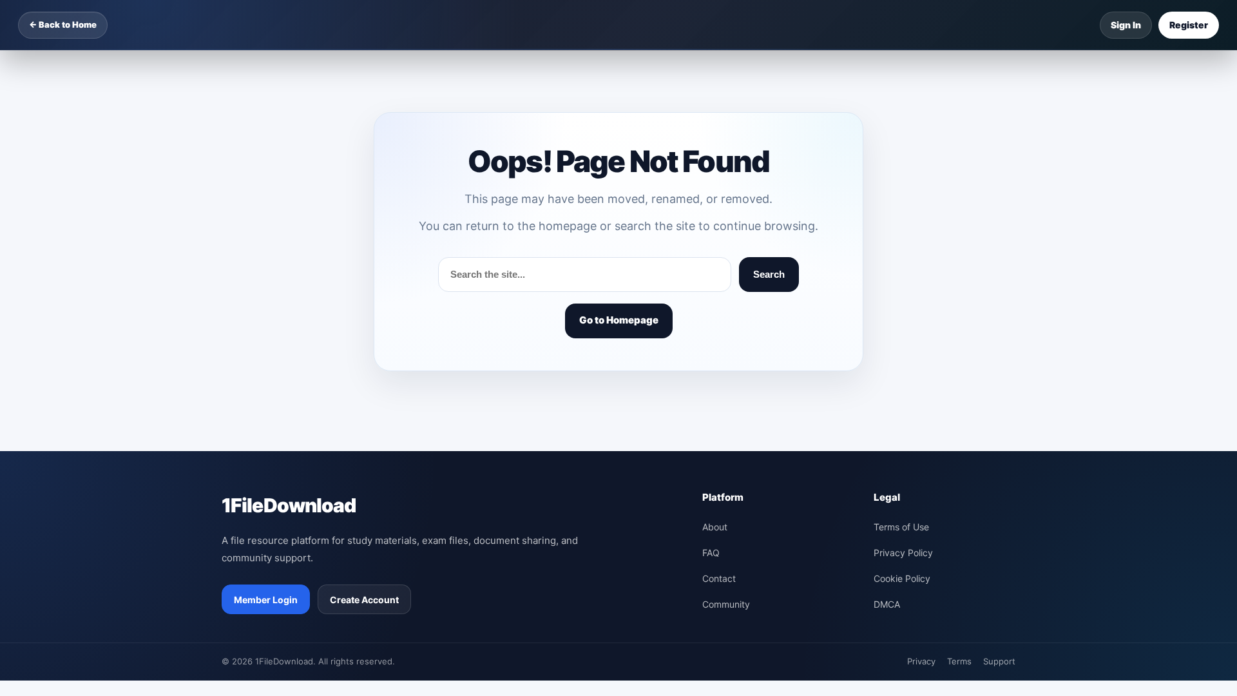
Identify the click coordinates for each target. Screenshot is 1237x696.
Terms (959, 661)
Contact (719, 578)
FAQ (711, 552)
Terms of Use (901, 526)
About (714, 526)
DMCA (887, 604)
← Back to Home (63, 24)
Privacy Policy (903, 552)
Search (769, 274)
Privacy (921, 661)
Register (1188, 24)
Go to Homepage (618, 320)
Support (999, 661)
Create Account (364, 599)
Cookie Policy (902, 578)
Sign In (1126, 24)
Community (726, 604)
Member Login (266, 599)
